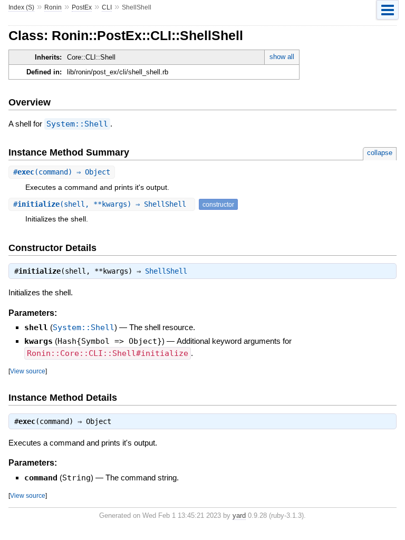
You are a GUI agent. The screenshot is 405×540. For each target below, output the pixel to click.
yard (239, 515)
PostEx (82, 7)
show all (281, 57)
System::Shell (77, 124)
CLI (107, 7)
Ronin (53, 7)
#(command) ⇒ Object (61, 172)
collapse (379, 153)
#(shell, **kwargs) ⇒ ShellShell (101, 204)
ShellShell (166, 271)
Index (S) (21, 7)
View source (27, 371)
